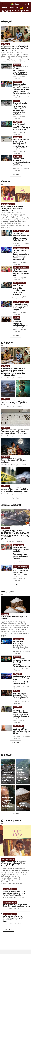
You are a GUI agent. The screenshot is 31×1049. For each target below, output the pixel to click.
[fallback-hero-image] (15, 34)
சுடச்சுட (4, 7)
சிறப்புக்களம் (14, 7)
